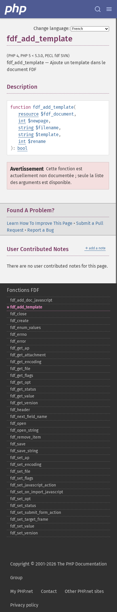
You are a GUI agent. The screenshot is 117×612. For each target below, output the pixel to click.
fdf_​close (18, 314)
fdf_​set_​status (23, 505)
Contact (49, 591)
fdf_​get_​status (23, 389)
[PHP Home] (16, 9)
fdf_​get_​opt (20, 382)
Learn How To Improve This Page (39, 223)
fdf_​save (18, 444)
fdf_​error (18, 341)
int (22, 121)
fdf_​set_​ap (19, 457)
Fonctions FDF (23, 290)
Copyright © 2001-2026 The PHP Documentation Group (58, 570)
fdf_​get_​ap (19, 348)
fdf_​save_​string (24, 451)
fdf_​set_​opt (20, 498)
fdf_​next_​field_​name (28, 416)
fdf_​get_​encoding (25, 361)
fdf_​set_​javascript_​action (33, 485)
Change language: (52, 28)
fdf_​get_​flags (21, 375)
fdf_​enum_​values (25, 327)
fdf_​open (18, 423)
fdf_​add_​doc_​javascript (31, 300)
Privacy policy (24, 605)
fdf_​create (19, 320)
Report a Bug (40, 230)
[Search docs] (97, 9)
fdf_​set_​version (24, 533)
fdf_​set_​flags (21, 478)
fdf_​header (20, 409)
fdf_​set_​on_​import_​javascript (36, 492)
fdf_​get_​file (20, 368)
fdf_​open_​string (24, 430)
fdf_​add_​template (26, 307)
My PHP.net (21, 591)
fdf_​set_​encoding (25, 464)
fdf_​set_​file (20, 471)
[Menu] (109, 9)
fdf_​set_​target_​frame (29, 519)
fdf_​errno (18, 334)
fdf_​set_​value (22, 526)
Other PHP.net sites (84, 591)
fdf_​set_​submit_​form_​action (35, 512)
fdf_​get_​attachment (28, 355)
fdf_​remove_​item (25, 437)
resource (28, 114)
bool (22, 148)
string (26, 127)
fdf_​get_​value (22, 396)
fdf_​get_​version (24, 403)
